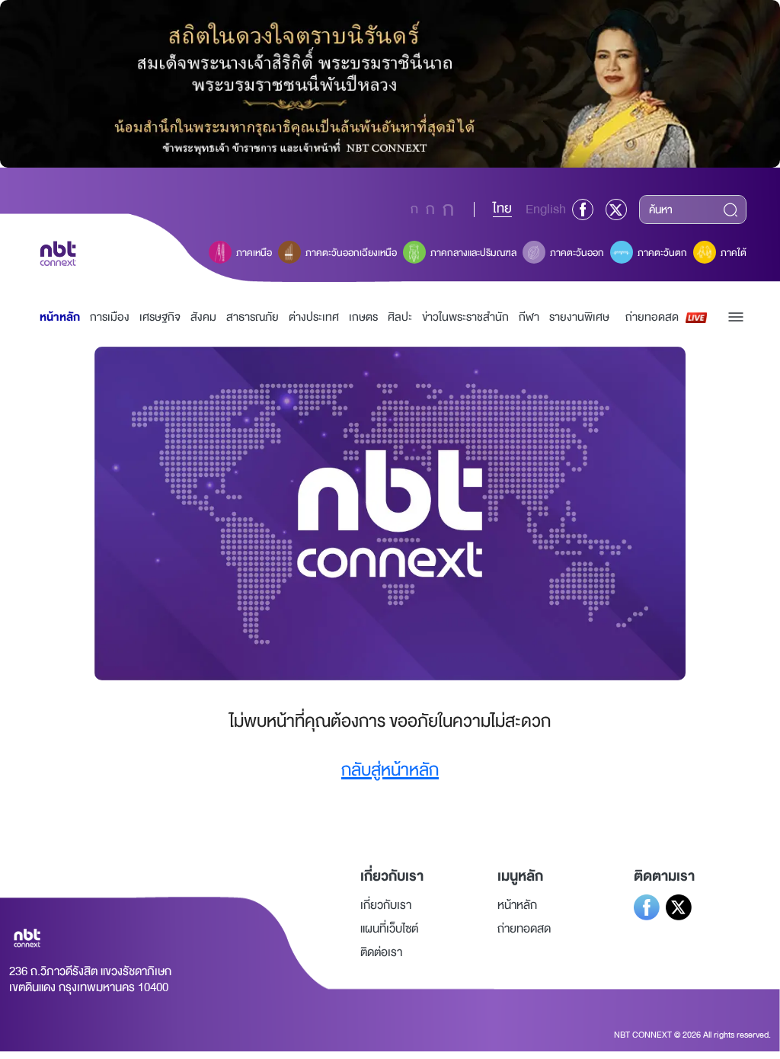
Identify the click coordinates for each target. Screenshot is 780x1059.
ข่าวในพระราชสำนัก (465, 317)
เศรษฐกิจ (160, 317)
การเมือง (109, 317)
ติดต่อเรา (381, 952)
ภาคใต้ (733, 253)
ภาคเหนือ (254, 253)
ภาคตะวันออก (577, 253)
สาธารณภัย (252, 317)
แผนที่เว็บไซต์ (389, 929)
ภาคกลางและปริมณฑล (473, 253)
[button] (735, 317)
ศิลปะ (400, 317)
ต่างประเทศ (314, 317)
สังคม (203, 317)
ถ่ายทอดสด (652, 317)
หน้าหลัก (60, 317)
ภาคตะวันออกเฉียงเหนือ (351, 253)
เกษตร (363, 317)
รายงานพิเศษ (579, 317)
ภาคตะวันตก (662, 253)
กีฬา (529, 317)
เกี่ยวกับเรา (385, 905)
